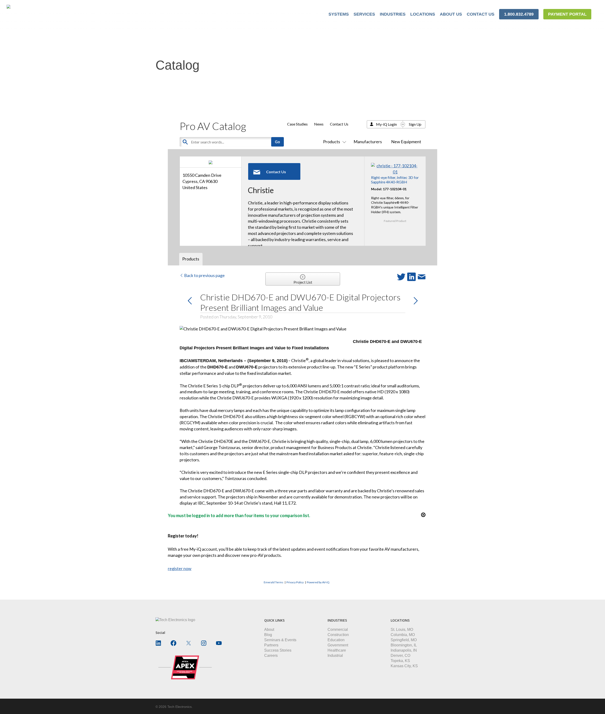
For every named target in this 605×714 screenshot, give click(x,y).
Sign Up (415, 124)
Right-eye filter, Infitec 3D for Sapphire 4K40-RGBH (395, 179)
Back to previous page (204, 275)
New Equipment (406, 141)
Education (336, 640)
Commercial (338, 629)
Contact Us (339, 124)
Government (338, 645)
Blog (268, 635)
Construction (338, 635)
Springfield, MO (404, 640)
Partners (271, 645)
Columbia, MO (403, 635)
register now (179, 568)
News (319, 124)
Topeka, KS (400, 661)
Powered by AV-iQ (318, 582)
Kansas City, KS (404, 666)
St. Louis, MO (402, 629)
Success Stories (277, 650)
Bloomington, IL (404, 645)
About (269, 629)
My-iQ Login (386, 124)
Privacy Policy (295, 582)
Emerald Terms (273, 582)
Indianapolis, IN (404, 650)
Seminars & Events (280, 640)
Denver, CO (400, 655)
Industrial (335, 655)
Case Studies (297, 124)
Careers (271, 655)
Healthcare (337, 650)
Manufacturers (368, 141)
